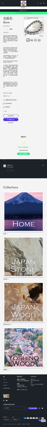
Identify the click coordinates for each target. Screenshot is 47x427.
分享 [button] (6, 111)
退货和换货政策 (6, 388)
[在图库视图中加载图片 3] (35, 40)
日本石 (5, 279)
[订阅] (24, 408)
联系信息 (28, 424)
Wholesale (5, 382)
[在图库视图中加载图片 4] (39, 40)
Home (4, 379)
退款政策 (19, 424)
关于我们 (5, 385)
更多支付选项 (10, 122)
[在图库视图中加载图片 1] (28, 40)
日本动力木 (7, 324)
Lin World (8, 424)
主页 (4, 234)
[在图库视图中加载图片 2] (31, 40)
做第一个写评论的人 (23, 153)
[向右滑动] (42, 40)
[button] (2, 3)
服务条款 (23, 424)
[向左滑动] (25, 40)
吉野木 (5, 370)
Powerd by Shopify (13, 424)
